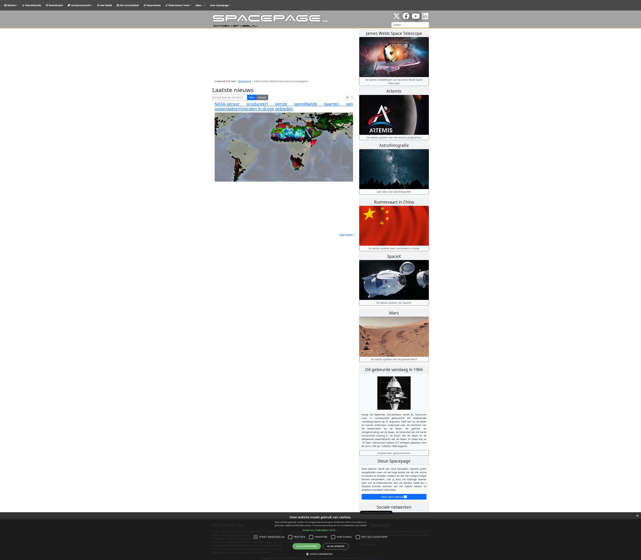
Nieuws (11, 5)
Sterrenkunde (33, 5)
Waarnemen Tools (178, 5)
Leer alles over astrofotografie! (394, 191)
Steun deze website (392, 496)
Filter (252, 97)
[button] (320, 530)
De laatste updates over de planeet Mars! (394, 359)
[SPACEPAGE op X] (396, 17)
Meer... (199, 5)
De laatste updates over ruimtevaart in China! (393, 248)
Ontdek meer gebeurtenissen (393, 453)
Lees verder (360, 525)
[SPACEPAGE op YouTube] (416, 17)
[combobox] (410, 25)
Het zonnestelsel (129, 5)
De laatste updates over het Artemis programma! (394, 137)
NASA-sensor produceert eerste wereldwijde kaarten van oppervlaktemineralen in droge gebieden (284, 106)
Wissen (262, 97)
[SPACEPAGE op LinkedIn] (425, 17)
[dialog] (320, 536)
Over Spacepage (219, 5)
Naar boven (346, 234)
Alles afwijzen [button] (336, 546)
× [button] (637, 516)
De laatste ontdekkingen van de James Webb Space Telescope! (394, 81)
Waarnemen (153, 5)
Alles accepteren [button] (306, 546)
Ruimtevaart (55, 5)
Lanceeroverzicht (80, 5)
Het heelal (105, 5)
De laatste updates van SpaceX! (393, 302)
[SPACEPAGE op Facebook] (405, 17)
